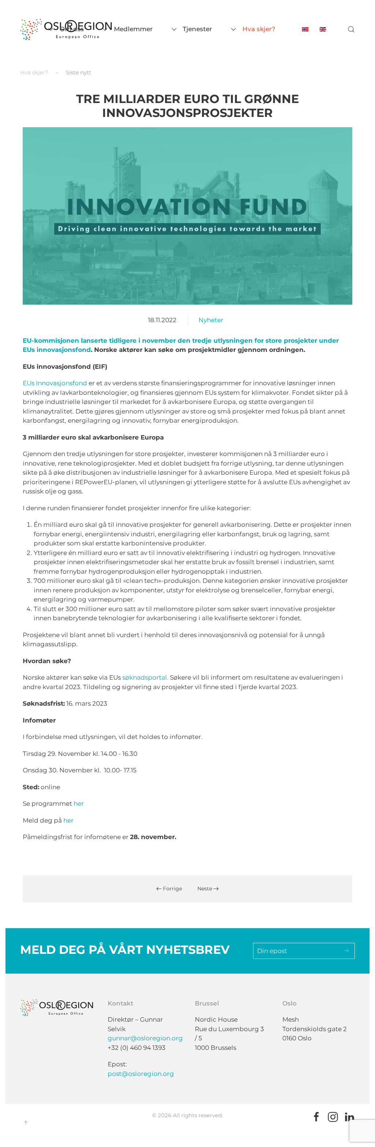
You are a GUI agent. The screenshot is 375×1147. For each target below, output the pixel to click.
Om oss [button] (72, 29)
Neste (205, 888)
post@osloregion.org (141, 1073)
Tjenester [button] (197, 29)
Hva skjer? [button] (258, 29)
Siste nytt (78, 72)
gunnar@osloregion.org (145, 1038)
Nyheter (210, 320)
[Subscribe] (347, 951)
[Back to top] (25, 1122)
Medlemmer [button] (133, 29)
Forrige (171, 888)
